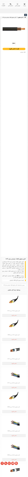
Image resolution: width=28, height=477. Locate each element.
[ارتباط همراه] (2, 471)
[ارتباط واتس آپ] (9, 471)
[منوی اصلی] (25, 15)
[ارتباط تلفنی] (5, 471)
